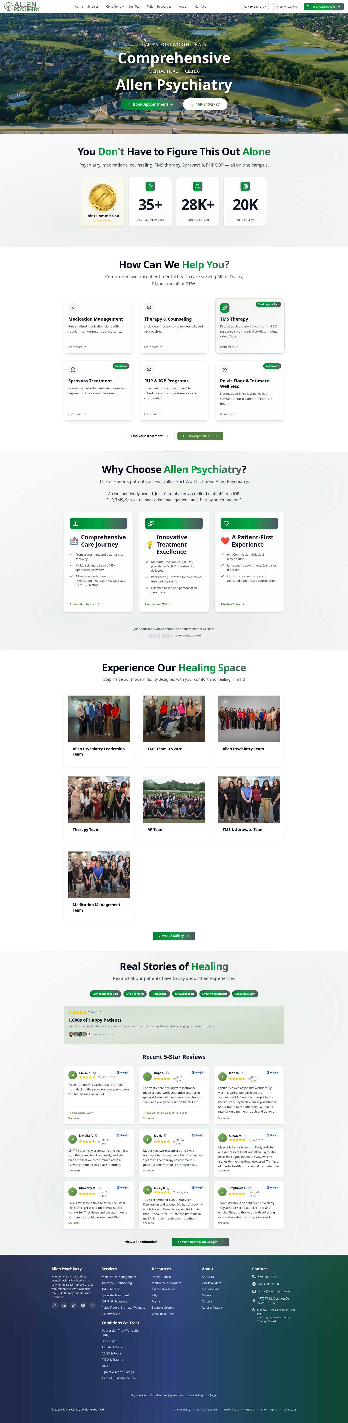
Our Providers (211, 1283)
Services (93, 7)
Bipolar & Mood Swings (118, 1372)
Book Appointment (323, 6)
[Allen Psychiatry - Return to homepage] (22, 6)
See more (74, 1118)
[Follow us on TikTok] (73, 1305)
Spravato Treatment (115, 1295)
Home (78, 7)
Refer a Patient (212, 1308)
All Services (109, 1314)
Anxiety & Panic (112, 1347)
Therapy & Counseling (117, 1283)
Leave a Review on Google (198, 1242)
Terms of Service (207, 1409)
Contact (200, 7)
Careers (207, 1301)
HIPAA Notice (231, 1409)
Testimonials (210, 1289)
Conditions (113, 7)
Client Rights (269, 1409)
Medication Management (119, 1277)
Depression (109, 1341)
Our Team (135, 7)
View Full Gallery (171, 936)
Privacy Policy (182, 1409)
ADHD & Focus (112, 1353)
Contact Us (290, 1409)
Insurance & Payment (166, 1283)
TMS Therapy (111, 1289)
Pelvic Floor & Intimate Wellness (123, 1308)
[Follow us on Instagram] (54, 1305)
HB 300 (250, 1409)
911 (214, 1395)
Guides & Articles (163, 1289)
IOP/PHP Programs (115, 1301)
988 (170, 1395)
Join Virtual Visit (288, 6)
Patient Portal (161, 1277)
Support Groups (163, 1308)
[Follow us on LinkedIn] (64, 1305)
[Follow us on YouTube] (83, 1305)
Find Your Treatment (147, 436)
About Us (208, 1277)
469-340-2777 (257, 6)
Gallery (207, 1295)
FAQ (155, 1295)
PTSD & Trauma (112, 1360)
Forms (156, 1301)
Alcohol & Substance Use (119, 1378)
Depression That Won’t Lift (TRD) (120, 1333)
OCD (105, 1366)
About (183, 7)
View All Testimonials (141, 1242)
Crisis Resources (163, 1314)
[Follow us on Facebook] (92, 1305)
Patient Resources (159, 7)
